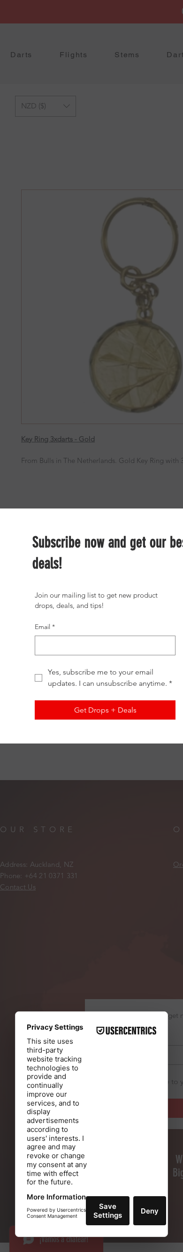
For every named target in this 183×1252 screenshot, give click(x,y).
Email (45, 626)
